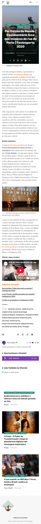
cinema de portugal (20, 312)
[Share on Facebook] (14, 60)
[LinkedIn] (38, 342)
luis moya (5, 321)
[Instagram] (35, 342)
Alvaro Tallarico (10, 53)
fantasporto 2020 (31, 315)
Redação (6, 404)
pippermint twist (27, 323)
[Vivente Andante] (8, 2)
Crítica (24, 24)
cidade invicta (7, 312)
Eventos (16, 392)
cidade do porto (27, 309)
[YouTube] (33, 342)
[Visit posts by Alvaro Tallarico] (4, 343)
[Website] (27, 342)
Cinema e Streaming (13, 24)
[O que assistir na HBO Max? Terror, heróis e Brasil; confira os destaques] (20, 465)
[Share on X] (18, 60)
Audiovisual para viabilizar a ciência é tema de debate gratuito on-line (20, 398)
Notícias (31, 24)
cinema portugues (8, 315)
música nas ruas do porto (11, 323)
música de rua (15, 321)
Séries (31, 392)
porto (20, 326)
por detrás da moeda (9, 326)
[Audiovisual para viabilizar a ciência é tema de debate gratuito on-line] (20, 382)
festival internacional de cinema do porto (16, 318)
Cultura (8, 392)
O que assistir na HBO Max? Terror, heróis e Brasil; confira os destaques (20, 482)
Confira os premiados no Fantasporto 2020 (17, 300)
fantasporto (20, 315)
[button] (4, 2)
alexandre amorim (14, 309)
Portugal (26, 326)
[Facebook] (30, 342)
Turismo (20, 26)
